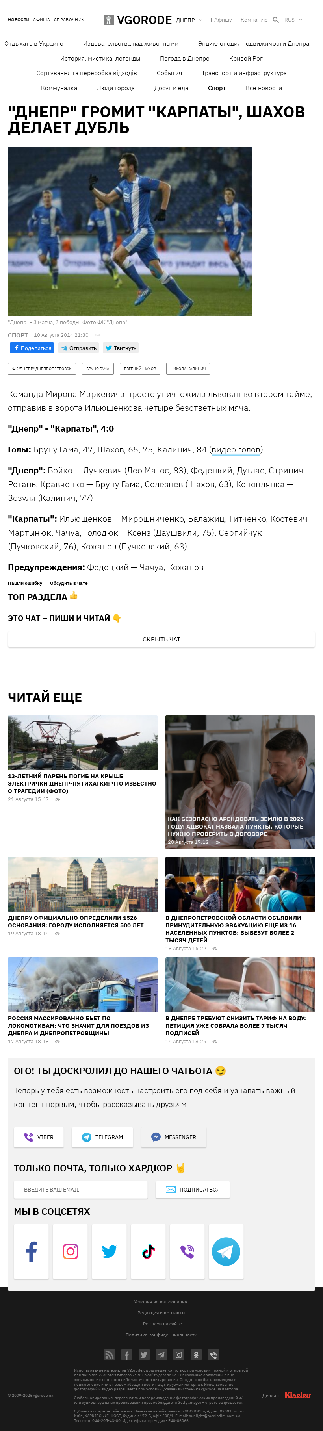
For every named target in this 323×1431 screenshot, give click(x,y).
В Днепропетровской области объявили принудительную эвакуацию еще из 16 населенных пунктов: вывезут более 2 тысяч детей (233, 929)
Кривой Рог (246, 58)
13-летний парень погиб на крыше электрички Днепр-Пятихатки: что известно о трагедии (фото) (82, 783)
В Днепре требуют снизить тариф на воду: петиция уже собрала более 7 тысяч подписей (235, 1025)
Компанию (254, 19)
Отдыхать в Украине (33, 43)
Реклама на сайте (162, 1324)
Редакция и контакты (161, 1313)
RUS (289, 19)
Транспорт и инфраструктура (244, 73)
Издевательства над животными (130, 43)
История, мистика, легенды (100, 58)
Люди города (116, 88)
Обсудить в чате (69, 583)
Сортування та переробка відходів (86, 73)
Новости (18, 20)
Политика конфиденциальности (161, 1335)
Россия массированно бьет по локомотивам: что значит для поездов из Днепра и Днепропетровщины (78, 1025)
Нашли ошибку (25, 583)
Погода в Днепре (185, 58)
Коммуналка (59, 88)
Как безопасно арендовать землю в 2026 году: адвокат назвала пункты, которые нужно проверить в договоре (236, 826)
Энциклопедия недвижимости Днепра (253, 43)
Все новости (264, 88)
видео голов (236, 449)
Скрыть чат (161, 639)
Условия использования (160, 1302)
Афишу (223, 19)
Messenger (180, 1137)
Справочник (69, 20)
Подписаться (200, 1189)
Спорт (217, 88)
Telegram (109, 1137)
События (169, 73)
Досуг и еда (171, 88)
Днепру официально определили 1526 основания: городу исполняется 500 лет (76, 921)
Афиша (41, 20)
